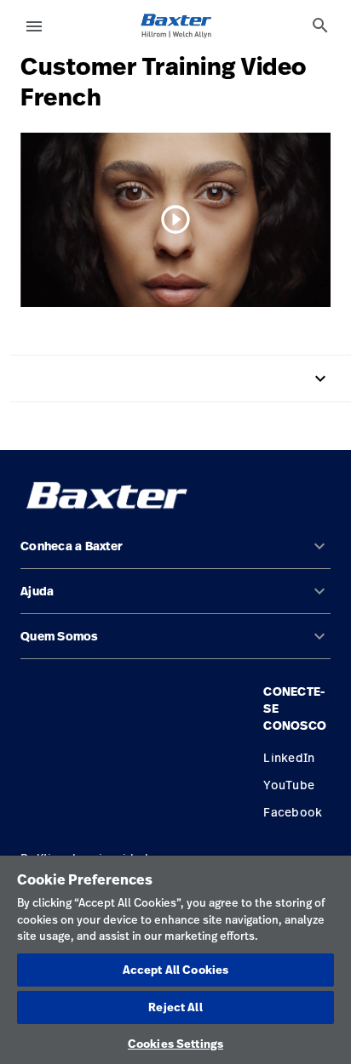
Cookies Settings (175, 1043)
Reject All (175, 1007)
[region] (175, 960)
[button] (175, 553)
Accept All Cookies (175, 969)
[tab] (320, 25)
